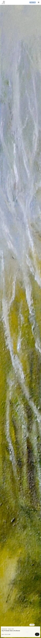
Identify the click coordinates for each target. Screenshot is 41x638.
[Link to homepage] (3, 2)
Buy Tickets (32, 2)
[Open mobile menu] (38, 2)
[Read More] (20, 631)
